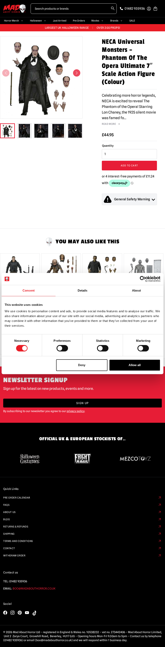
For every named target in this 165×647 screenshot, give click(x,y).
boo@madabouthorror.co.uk (34, 588)
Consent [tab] (29, 290)
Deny (81, 365)
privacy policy (76, 411)
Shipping (9, 533)
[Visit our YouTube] (27, 613)
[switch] (62, 348)
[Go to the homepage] (14, 8)
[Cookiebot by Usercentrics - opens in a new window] (142, 279)
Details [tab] (83, 290)
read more (109, 123)
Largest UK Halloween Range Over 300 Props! (82, 27)
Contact (9, 548)
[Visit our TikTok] (34, 613)
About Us (9, 512)
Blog (6, 519)
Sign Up (82, 403)
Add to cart (129, 165)
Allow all (135, 365)
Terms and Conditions (18, 541)
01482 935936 (18, 581)
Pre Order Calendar (16, 497)
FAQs (6, 504)
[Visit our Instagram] (12, 613)
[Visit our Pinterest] (20, 613)
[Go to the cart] (155, 8)
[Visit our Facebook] (5, 613)
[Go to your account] (148, 8)
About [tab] (136, 290)
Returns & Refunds (15, 526)
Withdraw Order (14, 555)
